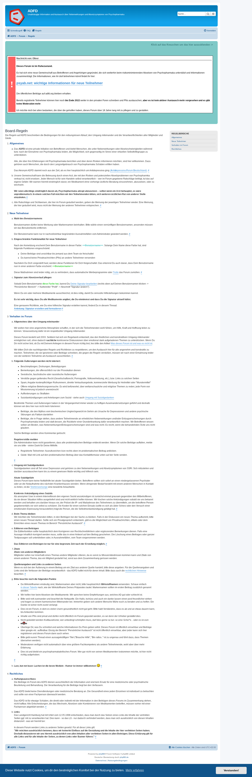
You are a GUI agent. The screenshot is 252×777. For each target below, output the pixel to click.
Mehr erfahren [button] (135, 770)
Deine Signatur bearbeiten (83, 283)
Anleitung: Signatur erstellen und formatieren (37, 308)
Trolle (116, 272)
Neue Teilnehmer (179, 141)
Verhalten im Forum (180, 145)
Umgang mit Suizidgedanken (99, 397)
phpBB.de (124, 757)
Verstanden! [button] (231, 770)
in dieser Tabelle (29, 587)
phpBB (102, 754)
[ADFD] (17, 16)
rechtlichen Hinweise (135, 570)
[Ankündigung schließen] (215, 44)
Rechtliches (176, 149)
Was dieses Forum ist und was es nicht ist (131, 343)
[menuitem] (27, 30)
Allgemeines (177, 137)
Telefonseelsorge (39, 487)
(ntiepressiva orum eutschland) (128, 170)
